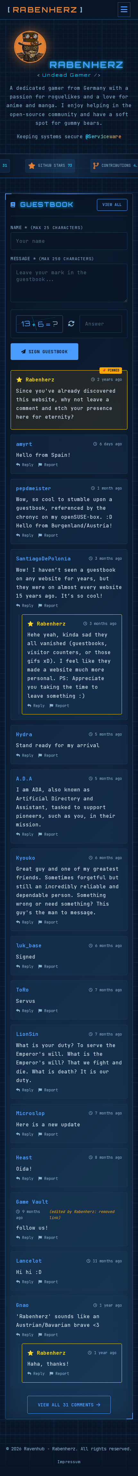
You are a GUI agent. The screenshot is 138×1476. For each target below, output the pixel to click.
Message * (52, 258)
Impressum (69, 1461)
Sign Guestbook (48, 351)
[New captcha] (71, 324)
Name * (47, 227)
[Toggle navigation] (124, 9)
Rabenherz (45, 9)
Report (50, 464)
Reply (26, 464)
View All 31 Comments (66, 1405)
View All (112, 204)
